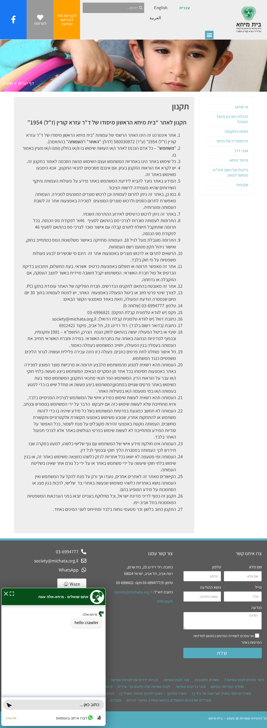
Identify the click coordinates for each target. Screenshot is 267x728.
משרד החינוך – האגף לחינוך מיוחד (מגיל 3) (153, 693)
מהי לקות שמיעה (176, 679)
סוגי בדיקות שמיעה (190, 686)
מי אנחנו (241, 107)
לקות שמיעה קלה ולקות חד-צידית (144, 686)
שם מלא (255, 567)
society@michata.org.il (133, 591)
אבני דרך (241, 150)
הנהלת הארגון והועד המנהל (232, 119)
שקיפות (242, 184)
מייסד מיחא (239, 160)
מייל (258, 587)
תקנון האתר (164, 601)
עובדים (115, 700)
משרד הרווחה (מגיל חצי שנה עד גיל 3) (221, 693)
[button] (209, 35)
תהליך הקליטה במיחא (227, 686)
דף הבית (26, 83)
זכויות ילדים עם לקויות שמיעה (134, 679)
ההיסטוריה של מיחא (232, 141)
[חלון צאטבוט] (53, 657)
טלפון (216, 567)
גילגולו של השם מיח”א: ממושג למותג (230, 172)
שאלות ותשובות (207, 679)
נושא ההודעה (210, 587)
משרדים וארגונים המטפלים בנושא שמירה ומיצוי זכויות (168, 700)
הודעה (256, 607)
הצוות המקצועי (236, 131)
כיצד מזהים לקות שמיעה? (244, 679)
